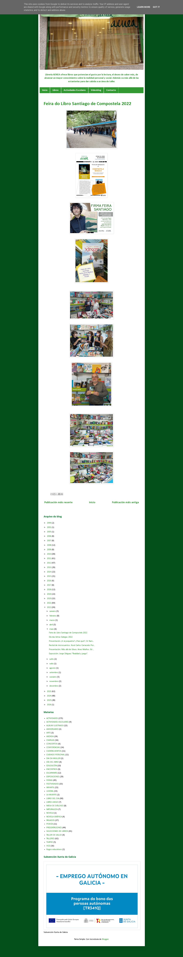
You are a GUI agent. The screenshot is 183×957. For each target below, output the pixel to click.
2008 (49, 545)
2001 (49, 527)
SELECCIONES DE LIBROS (57, 831)
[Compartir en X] (56, 494)
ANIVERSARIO (52, 729)
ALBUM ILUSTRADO (55, 726)
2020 (49, 599)
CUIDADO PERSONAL (55, 755)
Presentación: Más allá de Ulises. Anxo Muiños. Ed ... (71, 649)
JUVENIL (49, 791)
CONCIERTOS (52, 744)
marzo (52, 620)
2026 (49, 705)
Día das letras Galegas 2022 (60, 637)
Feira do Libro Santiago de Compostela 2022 (68, 633)
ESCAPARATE (51, 773)
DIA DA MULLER (53, 758)
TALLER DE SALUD (54, 835)
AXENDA (50, 736)
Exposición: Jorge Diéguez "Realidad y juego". (68, 654)
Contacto (111, 90)
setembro (54, 673)
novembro (54, 681)
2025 (49, 700)
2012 (49, 563)
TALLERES (50, 839)
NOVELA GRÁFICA (54, 817)
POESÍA (49, 824)
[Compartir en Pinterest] (62, 494)
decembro (54, 686)
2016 (49, 581)
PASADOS (50, 820)
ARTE (48, 733)
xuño (51, 659)
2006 (49, 536)
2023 (49, 691)
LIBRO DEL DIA (52, 799)
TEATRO (49, 842)
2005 (49, 532)
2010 (49, 554)
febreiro (53, 616)
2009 (49, 550)
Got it (156, 7)
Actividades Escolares (75, 90)
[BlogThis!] (54, 494)
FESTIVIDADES (52, 784)
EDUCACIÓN (51, 766)
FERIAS (49, 780)
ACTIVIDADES (52, 718)
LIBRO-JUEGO (52, 802)
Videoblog (96, 90)
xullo (51, 664)
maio (51, 629)
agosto (52, 668)
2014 (49, 572)
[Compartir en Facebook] (59, 494)
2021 (49, 603)
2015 (49, 576)
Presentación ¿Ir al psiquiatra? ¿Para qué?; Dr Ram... (71, 641)
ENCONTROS (51, 769)
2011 (49, 558)
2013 (49, 567)
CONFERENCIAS (53, 747)
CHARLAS (50, 740)
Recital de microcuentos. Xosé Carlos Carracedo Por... (72, 645)
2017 (49, 585)
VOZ (48, 846)
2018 (49, 590)
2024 (49, 696)
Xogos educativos (54, 849)
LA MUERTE (51, 795)
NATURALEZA (52, 809)
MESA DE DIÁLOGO (54, 806)
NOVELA (50, 813)
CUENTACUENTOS (53, 751)
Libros (56, 90)
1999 (49, 523)
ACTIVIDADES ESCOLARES (57, 722)
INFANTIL (50, 788)
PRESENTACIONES (54, 828)
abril (51, 625)
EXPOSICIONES (52, 777)
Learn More (143, 7)
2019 (49, 594)
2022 (49, 607)
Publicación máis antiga (125, 502)
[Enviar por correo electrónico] (51, 494)
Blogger (105, 939)
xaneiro (52, 611)
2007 (49, 541)
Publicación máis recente (58, 502)
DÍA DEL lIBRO (52, 762)
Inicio (44, 90)
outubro (53, 677)
